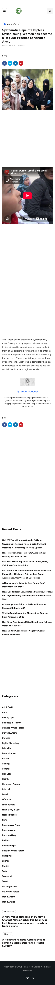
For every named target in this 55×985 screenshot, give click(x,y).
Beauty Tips (8, 717)
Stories (5, 866)
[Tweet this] (10, 63)
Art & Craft (7, 707)
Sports (5, 861)
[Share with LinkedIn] (15, 63)
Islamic (5, 794)
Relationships (9, 845)
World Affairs (8, 896)
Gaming (6, 763)
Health (5, 779)
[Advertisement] (27, 143)
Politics (6, 840)
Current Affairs (9, 733)
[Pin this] (21, 63)
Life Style (6, 799)
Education (7, 748)
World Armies (8, 902)
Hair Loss (6, 774)
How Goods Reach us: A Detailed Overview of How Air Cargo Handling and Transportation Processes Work (27, 595)
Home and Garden (11, 784)
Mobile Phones (9, 815)
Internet (6, 789)
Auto (4, 712)
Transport (7, 876)
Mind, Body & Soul (11, 809)
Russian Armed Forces (13, 850)
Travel (5, 881)
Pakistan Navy (9, 835)
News (4, 820)
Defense (6, 738)
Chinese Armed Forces (13, 728)
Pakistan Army (9, 830)
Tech (4, 871)
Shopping (7, 855)
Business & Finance (11, 722)
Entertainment (9, 753)
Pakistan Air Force (11, 825)
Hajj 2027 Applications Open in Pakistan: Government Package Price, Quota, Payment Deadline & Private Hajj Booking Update (24, 544)
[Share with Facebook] (4, 63)
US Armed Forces (10, 891)
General (6, 768)
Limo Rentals (8, 804)
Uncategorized (9, 886)
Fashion (6, 758)
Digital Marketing (10, 743)
